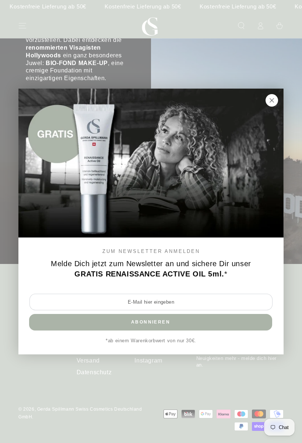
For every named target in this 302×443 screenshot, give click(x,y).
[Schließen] (272, 100)
